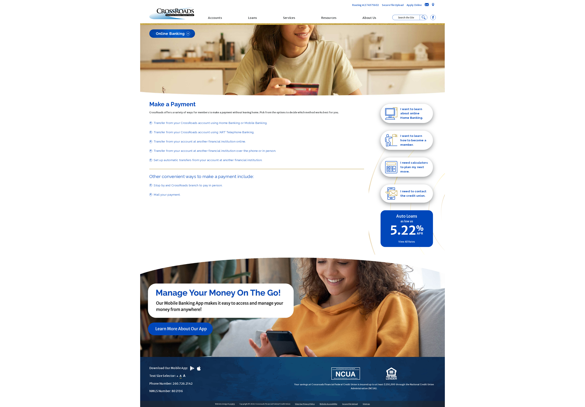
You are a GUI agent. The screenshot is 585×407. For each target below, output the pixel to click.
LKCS (232, 404)
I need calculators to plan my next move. (414, 167)
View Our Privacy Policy (305, 404)
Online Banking (170, 33)
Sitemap (366, 404)
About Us (369, 18)
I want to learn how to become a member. (413, 140)
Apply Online (414, 5)
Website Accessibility (328, 404)
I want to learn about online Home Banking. (411, 113)
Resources (328, 18)
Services (289, 18)
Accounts (215, 18)
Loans (252, 18)
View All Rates (406, 241)
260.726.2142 (183, 383)
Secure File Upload (393, 5)
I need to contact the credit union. (413, 193)
